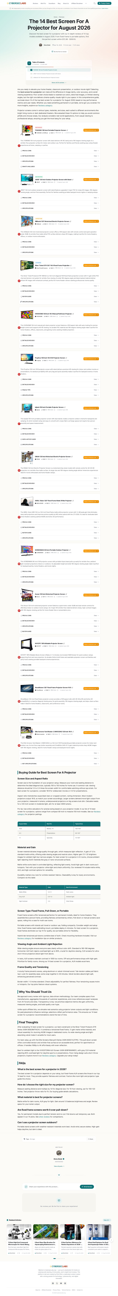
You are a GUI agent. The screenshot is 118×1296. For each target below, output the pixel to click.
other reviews (44, 1117)
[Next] (111, 1240)
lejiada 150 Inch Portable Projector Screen (49, 407)
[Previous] (7, 1240)
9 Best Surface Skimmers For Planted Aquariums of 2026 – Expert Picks (71, 1244)
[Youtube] (61, 1283)
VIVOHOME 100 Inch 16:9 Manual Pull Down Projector (53, 314)
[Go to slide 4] (59, 1258)
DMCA (73, 1290)
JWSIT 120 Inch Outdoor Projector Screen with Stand (53, 179)
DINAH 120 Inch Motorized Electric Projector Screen (53, 456)
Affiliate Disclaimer (77, 3)
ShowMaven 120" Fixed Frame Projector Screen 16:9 (53, 687)
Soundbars (52, 3)
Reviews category (45, 105)
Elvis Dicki (47, 45)
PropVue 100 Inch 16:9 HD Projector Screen (50, 358)
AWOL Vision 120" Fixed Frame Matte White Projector (53, 501)
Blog (59, 3)
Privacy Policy (56, 1290)
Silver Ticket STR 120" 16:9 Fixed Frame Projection (52, 265)
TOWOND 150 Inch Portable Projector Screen (50, 130)
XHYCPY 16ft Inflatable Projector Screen (49, 643)
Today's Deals (105, 3)
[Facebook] (53, 1283)
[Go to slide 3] (58, 1258)
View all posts (58, 1166)
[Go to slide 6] (62, 1258)
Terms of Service (66, 1290)
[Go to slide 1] (54, 1258)
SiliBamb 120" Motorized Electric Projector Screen (52, 221)
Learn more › (105, 8)
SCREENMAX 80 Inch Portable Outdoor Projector (52, 550)
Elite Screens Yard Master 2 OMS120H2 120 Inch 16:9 (53, 732)
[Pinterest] (65, 1283)
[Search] (94, 3)
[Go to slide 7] (64, 1258)
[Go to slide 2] (56, 1258)
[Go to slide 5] (61, 1258)
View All (106, 1220)
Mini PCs (43, 3)
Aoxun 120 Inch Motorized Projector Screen (50, 594)
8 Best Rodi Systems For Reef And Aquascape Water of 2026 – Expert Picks (98, 1244)
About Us (66, 3)
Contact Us (80, 1290)
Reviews (35, 3)
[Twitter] (57, 1283)
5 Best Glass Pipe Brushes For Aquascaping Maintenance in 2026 (45, 1244)
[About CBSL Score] (62, 133)
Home (55, 17)
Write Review (88, 1186)
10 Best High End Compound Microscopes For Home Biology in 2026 (19, 1244)
